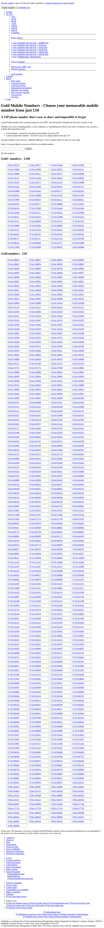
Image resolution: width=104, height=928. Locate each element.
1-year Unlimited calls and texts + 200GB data (29, 54)
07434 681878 (35, 523)
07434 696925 (78, 541)
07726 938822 (57, 636)
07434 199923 (78, 389)
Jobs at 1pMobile (13, 849)
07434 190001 (35, 281)
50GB (13, 21)
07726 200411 (13, 558)
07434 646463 (13, 450)
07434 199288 (13, 381)
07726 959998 (35, 687)
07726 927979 (35, 610)
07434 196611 (56, 350)
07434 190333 (13, 165)
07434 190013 (13, 286)
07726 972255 (57, 748)
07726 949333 (78, 225)
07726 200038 (35, 553)
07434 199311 (56, 381)
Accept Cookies (67, 3)
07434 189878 (13, 273)
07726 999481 (13, 765)
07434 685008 (35, 528)
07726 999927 (13, 782)
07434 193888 (13, 169)
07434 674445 (57, 515)
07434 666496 (57, 497)
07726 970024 (57, 735)
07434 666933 (35, 506)
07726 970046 (35, 739)
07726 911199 (13, 584)
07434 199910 (35, 389)
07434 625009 (57, 415)
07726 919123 (13, 592)
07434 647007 (78, 450)
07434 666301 (78, 493)
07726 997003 (35, 756)
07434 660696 (35, 480)
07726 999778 (57, 769)
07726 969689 (57, 726)
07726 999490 (35, 765)
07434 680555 (35, 200)
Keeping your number (20, 90)
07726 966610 (35, 709)
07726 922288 (13, 601)
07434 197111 (13, 178)
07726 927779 (13, 610)
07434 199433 (78, 381)
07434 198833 (57, 372)
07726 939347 (57, 644)
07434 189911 (35, 273)
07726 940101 (35, 653)
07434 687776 (13, 532)
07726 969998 (57, 731)
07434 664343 (57, 480)
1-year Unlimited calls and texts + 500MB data (30, 43)
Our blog (14, 97)
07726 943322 (35, 657)
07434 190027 (13, 290)
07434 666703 (35, 502)
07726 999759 (13, 769)
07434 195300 (78, 346)
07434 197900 (57, 368)
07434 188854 (35, 264)
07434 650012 (35, 458)
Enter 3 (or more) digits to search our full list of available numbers (27, 144)
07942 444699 (57, 787)
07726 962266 (57, 687)
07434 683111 (56, 200)
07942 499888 (78, 247)
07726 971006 (57, 744)
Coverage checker (18, 83)
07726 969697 (13, 731)
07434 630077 (35, 424)
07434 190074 (13, 299)
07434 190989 (35, 303)
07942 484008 (78, 813)
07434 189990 (35, 277)
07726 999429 (78, 761)
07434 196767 (78, 355)
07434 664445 (78, 480)
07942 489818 (35, 817)
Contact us (10, 838)
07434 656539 (35, 471)
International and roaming (21, 88)
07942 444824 (13, 791)
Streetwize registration (15, 851)
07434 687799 (35, 532)
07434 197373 (57, 363)
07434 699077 (13, 549)
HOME (9, 12)
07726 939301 (13, 640)
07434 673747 (35, 515)
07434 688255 (57, 532)
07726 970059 (57, 739)
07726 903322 (13, 571)
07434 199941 (35, 398)
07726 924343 (57, 605)
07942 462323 (35, 800)
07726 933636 (35, 631)
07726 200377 (78, 553)
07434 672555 (57, 195)
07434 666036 (78, 484)
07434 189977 (78, 273)
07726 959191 (35, 683)
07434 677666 (78, 195)
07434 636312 (78, 433)
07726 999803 (78, 769)
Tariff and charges (18, 85)
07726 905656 (78, 571)
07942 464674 (57, 800)
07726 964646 (78, 692)
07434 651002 (13, 463)
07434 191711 (78, 307)
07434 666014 (35, 484)
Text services (16, 95)
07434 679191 (78, 519)
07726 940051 (78, 649)
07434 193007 (57, 333)
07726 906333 (13, 208)
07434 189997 (13, 281)
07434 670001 (13, 510)
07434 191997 (57, 325)
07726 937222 (57, 221)
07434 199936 (57, 394)
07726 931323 (35, 623)
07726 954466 (78, 674)
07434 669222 (13, 195)
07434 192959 (78, 329)
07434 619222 (13, 187)
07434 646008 (57, 445)
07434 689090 (35, 536)
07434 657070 (13, 476)
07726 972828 (78, 748)
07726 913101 (57, 584)
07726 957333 (35, 230)
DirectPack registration (15, 854)
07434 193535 (35, 338)
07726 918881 (57, 588)
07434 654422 (78, 463)
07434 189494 (13, 268)
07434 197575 (13, 368)
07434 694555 (13, 204)
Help (8, 842)
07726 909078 (35, 579)
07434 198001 (78, 368)
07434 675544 (78, 515)
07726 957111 (13, 230)
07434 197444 (35, 178)
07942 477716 (13, 808)
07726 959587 (13, 687)
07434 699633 (35, 549)
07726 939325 (78, 640)
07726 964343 (35, 692)
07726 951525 (35, 674)
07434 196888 (78, 174)
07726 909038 (78, 575)
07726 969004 (13, 722)
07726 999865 (57, 774)
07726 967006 (35, 718)
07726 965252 (35, 696)
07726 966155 (57, 700)
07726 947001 (78, 661)
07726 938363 (35, 636)
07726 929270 (35, 614)
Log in (8, 858)
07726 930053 (57, 618)
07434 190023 (78, 286)
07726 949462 (57, 666)
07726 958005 (78, 679)
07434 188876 (57, 264)
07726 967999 (78, 238)
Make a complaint (13, 892)
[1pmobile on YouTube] (79, 903)
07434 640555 (57, 187)
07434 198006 (13, 372)
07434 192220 (35, 329)
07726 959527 (57, 683)
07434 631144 (56, 424)
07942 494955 (13, 821)
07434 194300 (13, 342)
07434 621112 (13, 411)
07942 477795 (78, 808)
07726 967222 (57, 238)
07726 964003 (78, 687)
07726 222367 (35, 566)
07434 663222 (78, 191)
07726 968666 (35, 243)
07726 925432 (78, 605)
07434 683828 (57, 523)
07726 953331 (57, 674)
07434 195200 (57, 346)
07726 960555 (78, 230)
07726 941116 (78, 653)
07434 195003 (13, 346)
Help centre (15, 81)
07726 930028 (35, 618)
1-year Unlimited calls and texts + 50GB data (29, 50)
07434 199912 (57, 389)
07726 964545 (57, 692)
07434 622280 (57, 411)
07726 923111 (35, 213)
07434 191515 (35, 307)
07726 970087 (13, 744)
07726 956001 (35, 679)
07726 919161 (35, 592)
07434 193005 (35, 333)
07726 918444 (57, 208)
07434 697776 (35, 545)
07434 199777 (35, 182)
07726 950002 (78, 666)
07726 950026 (35, 670)
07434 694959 (78, 536)
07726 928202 (57, 610)
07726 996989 (13, 756)
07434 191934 (35, 316)
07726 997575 (78, 756)
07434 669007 (78, 506)
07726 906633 (13, 575)
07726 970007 (78, 731)
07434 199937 (78, 394)
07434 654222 (35, 191)
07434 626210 (78, 415)
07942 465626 (78, 800)
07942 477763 (57, 808)
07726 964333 (35, 234)
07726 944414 (78, 657)
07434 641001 (78, 437)
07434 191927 (13, 316)
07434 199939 (13, 398)
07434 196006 (35, 350)
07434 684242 (78, 523)
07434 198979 (13, 376)
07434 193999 (35, 169)
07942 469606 (35, 804)
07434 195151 (35, 346)
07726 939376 (78, 644)
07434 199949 (57, 398)
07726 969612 (57, 722)
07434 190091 (35, 299)
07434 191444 (57, 165)
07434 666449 (35, 497)
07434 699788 (57, 549)
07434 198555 (78, 178)
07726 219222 (78, 204)
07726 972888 (78, 243)
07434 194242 (78, 338)
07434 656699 (78, 471)
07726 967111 (35, 238)
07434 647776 (57, 454)
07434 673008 (13, 515)
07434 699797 (78, 549)
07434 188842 (57, 260)
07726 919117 (78, 588)
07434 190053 (35, 294)
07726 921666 (78, 208)
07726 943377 (57, 657)
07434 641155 (35, 441)
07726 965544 (57, 696)
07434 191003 (57, 303)
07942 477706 (78, 804)
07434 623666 (35, 187)
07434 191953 (13, 320)
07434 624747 (35, 415)
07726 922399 (35, 601)
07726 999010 (13, 761)
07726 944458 (35, 661)
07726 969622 (78, 722)
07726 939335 (13, 644)
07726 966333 (78, 234)
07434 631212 (78, 424)
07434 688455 (78, 532)
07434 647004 (57, 450)
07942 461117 (13, 800)
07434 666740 (57, 502)
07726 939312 (57, 640)
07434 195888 (13, 174)
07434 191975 (78, 320)
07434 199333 (13, 182)
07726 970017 (13, 735)
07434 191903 (13, 312)
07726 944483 (57, 661)
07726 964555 (57, 234)
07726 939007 (78, 636)
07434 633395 (35, 433)
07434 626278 (35, 420)
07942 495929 (35, 821)
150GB (14, 28)
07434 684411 (13, 528)
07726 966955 (13, 718)
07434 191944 (57, 316)
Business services (18, 69)
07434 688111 (78, 200)
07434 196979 (57, 359)
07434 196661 (13, 355)
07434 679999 (13, 200)
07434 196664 (35, 355)
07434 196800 (13, 359)
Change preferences (53, 3)
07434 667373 (57, 506)
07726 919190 (78, 592)
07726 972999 (13, 247)
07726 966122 (35, 700)
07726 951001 (78, 670)
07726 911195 (78, 579)
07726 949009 (35, 666)
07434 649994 (13, 458)
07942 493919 (78, 817)
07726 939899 (35, 649)
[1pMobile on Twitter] (37, 903)
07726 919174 (57, 592)
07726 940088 (13, 653)
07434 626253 (13, 420)
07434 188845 (78, 260)
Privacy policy (12, 885)
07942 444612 (13, 787)
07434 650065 (57, 458)
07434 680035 (13, 523)
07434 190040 (57, 290)
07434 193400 (78, 333)
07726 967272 (57, 718)
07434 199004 (35, 376)
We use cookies (7, 3)
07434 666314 (13, 497)
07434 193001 (13, 333)
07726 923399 (78, 601)
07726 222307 (13, 566)
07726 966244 (78, 700)
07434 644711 (56, 441)
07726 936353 (13, 636)
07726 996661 (35, 752)
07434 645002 (13, 445)
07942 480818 (35, 813)
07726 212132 (13, 562)
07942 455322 (13, 795)
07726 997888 (35, 247)
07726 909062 (13, 579)
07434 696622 (35, 541)
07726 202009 (35, 558)
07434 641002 (13, 441)
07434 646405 (78, 445)
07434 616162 (35, 407)
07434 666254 (57, 493)
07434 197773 (35, 368)
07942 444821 (78, 787)
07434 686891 (57, 528)
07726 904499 (57, 571)
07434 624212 (13, 415)
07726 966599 (57, 705)
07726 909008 (57, 575)
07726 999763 (35, 769)
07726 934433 (57, 631)
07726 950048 (57, 670)
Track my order (12, 847)
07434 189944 (57, 273)
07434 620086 (78, 407)
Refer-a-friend (11, 869)
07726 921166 (78, 597)
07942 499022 (57, 821)
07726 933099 (35, 627)
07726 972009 (13, 748)
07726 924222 (57, 213)
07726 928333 (35, 217)
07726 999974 (57, 782)
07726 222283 (78, 562)
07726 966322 (13, 705)
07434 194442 (35, 342)
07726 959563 (78, 683)
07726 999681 (57, 765)
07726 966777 (13, 238)
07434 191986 (13, 325)
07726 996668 (57, 752)
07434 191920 (57, 312)
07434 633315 (57, 428)
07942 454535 (78, 791)
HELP (8, 79)
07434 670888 (35, 195)
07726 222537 (57, 566)
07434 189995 (57, 277)
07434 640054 (57, 437)
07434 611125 (56, 402)
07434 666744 (78, 502)
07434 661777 (57, 191)
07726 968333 (13, 243)
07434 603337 (13, 402)
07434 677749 (57, 519)
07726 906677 (35, 575)
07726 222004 (57, 562)
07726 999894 (35, 778)
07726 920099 (35, 597)
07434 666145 (78, 489)
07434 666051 (35, 489)
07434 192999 (78, 165)
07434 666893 (13, 506)
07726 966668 (57, 713)
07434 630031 (13, 424)
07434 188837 (35, 260)
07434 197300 (35, 363)
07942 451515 (35, 791)
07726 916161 (35, 588)
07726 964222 (13, 234)
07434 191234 (13, 307)
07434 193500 (13, 338)
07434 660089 (13, 480)
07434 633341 (78, 428)
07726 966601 (78, 705)
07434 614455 (78, 402)
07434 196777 (57, 174)
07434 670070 (35, 510)
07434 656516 (13, 471)
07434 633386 (13, 433)
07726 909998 (57, 579)
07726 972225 (35, 748)
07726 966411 (35, 705)
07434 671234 (78, 510)
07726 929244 (13, 614)
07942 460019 (78, 795)
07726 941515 (13, 657)
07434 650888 (13, 191)
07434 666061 (57, 489)
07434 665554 (13, 484)
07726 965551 (78, 696)
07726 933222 (78, 217)
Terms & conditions (14, 883)
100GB (14, 26)
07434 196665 (57, 355)
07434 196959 (35, 359)
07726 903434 (35, 571)
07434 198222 (57, 178)
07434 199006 (57, 376)
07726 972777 (57, 243)
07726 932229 (13, 627)
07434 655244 (35, 467)
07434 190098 (57, 299)
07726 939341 (35, 644)
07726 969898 (35, 731)
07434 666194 (13, 493)
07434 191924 (78, 312)
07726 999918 (78, 778)
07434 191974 (57, 320)
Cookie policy (11, 887)
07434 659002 (35, 476)
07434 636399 (13, 437)
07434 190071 (78, 294)
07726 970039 (13, 739)
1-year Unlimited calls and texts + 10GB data (29, 47)
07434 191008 (78, 303)
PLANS (9, 14)
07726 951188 (13, 674)
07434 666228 (35, 493)
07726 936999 (35, 221)
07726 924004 (13, 605)
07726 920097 (13, 597)
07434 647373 (35, 454)
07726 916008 (13, 588)
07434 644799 (78, 441)
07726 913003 (35, 584)
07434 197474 (78, 363)
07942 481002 (57, 813)
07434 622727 (78, 411)
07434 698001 (57, 545)
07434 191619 (57, 307)
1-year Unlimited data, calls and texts (26, 57)
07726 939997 (57, 649)
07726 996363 (13, 752)
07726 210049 (78, 558)
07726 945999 (35, 225)
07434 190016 (35, 286)
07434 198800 (35, 372)
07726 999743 (78, 765)
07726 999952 (35, 782)
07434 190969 (13, 303)
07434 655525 (78, 467)
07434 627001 (57, 420)
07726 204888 (57, 204)
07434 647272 (13, 454)
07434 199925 (35, 394)
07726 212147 (35, 562)
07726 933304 (13, 631)
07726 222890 (78, 566)
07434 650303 (78, 458)
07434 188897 (78, 264)
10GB (13, 19)
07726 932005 (78, 623)
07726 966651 (35, 713)
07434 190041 (78, 290)
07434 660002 (78, 476)
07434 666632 (13, 502)
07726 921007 (57, 597)
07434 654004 (57, 463)
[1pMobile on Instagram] (57, 903)
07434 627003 (78, 420)
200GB (14, 30)
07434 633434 (57, 433)
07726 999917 (57, 778)
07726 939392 (13, 649)
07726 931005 (78, 618)
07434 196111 (35, 174)
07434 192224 (57, 329)
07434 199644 (35, 385)
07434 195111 (78, 169)
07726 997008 (57, 756)
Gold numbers (17, 74)
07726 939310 (35, 640)
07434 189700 (57, 268)
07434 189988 (13, 277)
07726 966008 (13, 700)
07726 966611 (56, 709)
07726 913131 (78, 584)
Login (8, 99)
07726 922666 (13, 213)
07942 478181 (13, 813)
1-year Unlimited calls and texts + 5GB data (28, 45)
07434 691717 (57, 536)
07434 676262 (13, 519)
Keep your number (13, 867)
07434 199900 (13, 389)
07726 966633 (78, 709)
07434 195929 (13, 350)
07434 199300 (35, 381)
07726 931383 (57, 623)
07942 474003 (57, 804)
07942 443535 (78, 782)
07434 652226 (35, 463)
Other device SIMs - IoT (21, 67)
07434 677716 (35, 519)
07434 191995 (35, 325)
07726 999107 (35, 761)
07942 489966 (57, 817)
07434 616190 (57, 407)
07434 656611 (56, 471)
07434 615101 (13, 407)
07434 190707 (78, 299)
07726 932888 (57, 217)
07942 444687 (35, 787)
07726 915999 (35, 208)
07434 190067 (57, 294)
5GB (13, 17)
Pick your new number (20, 92)
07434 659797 (57, 476)
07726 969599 (35, 722)
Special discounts (13, 872)
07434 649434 (78, 454)
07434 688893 (13, 536)
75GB (13, 23)
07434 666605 (78, 497)
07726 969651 (13, 726)
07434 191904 (35, 312)
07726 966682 (78, 713)
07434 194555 (57, 169)
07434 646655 (35, 450)
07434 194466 (78, 342)
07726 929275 (57, 614)
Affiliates (9, 894)
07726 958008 (13, 683)
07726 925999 (78, 213)
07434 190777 (35, 165)
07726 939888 (13, 225)
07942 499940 (13, 826)
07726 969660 (35, 726)
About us (9, 840)
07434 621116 (35, 411)
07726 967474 (78, 718)
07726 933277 (78, 627)
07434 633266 (35, 428)
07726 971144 (78, 744)
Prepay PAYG (17, 38)
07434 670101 (57, 510)
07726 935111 (13, 221)
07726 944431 (13, 661)
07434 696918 (57, 541)
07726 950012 (13, 670)
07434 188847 (13, 264)
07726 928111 (13, 217)
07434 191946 (78, 316)
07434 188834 (13, 260)
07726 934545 (78, 631)
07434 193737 (57, 338)
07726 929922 (78, 614)
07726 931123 (13, 623)
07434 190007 (57, 281)
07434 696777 (35, 204)
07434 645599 (35, 445)
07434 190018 (57, 286)
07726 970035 (78, 735)
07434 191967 (35, 320)
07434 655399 (57, 467)
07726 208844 (57, 558)
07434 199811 (56, 385)
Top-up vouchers (18, 62)
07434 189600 (35, 268)
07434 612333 (57, 182)
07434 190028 (35, 290)
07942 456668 (35, 795)
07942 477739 (35, 808)
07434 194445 (57, 342)
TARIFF (9, 76)
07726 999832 (13, 774)
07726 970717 (35, 744)
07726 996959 (78, 752)
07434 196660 (78, 350)
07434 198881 (78, 372)
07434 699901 (13, 553)
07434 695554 (13, 541)
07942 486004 (13, 817)
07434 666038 (13, 489)
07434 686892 (78, 528)
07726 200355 (57, 553)
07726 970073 (78, 739)
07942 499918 (78, 821)
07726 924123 (35, 605)
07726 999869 (78, 774)
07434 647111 (78, 187)
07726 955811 (13, 679)
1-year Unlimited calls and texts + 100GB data (29, 52)
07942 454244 (57, 791)
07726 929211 (78, 610)
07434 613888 (78, 182)
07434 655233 (13, 467)
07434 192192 (78, 325)
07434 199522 (13, 385)
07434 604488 (35, 402)
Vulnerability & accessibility (17, 890)
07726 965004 (13, 696)
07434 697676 (13, 545)
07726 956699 (57, 679)
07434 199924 (13, 394)
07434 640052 (35, 437)
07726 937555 (78, 221)
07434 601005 (78, 398)
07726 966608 (13, 709)
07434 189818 (78, 268)
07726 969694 (78, 726)
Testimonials (11, 844)
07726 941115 (56, 653)
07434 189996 (78, 277)
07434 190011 (78, 281)
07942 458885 (57, 795)
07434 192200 (13, 329)
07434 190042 (13, 294)
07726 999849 (35, 774)
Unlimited (15, 33)
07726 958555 (57, 230)
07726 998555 (57, 247)
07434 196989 (78, 359)
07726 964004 (13, 692)
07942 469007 (13, 804)
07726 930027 (13, 618)
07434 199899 (78, 385)
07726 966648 (13, 713)
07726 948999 (57, 225)
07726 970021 (35, 735)
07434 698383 (78, 545)
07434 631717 (13, 428)
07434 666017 (57, 484)
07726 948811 (13, 666)
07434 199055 (78, 376)
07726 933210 (57, 627)
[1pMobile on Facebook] (16, 903)
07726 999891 (13, 778)
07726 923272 (57, 601)
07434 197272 (13, 363)
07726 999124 (57, 761)
